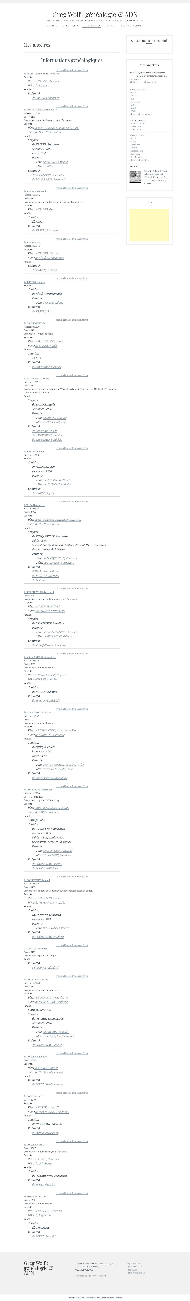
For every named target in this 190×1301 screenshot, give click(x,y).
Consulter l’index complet (144, 82)
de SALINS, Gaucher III (45, 98)
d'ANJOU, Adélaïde (46, 679)
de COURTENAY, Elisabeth (48, 936)
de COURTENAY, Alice (45, 868)
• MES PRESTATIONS (136, 1273)
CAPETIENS (136, 129)
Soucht (134, 148)
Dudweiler (135, 154)
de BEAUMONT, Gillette (57, 636)
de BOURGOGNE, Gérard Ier (49, 175)
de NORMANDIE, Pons (45, 575)
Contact (102, 1276)
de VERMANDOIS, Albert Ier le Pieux (56, 730)
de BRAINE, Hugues (54, 417)
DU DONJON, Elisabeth (57, 855)
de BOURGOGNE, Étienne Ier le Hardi (56, 127)
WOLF (133, 92)
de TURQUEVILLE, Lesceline (49, 645)
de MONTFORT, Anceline (58, 562)
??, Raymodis (43, 1215)
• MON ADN (132, 1270)
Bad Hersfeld (136, 157)
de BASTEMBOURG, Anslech (60, 632)
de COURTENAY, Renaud (57, 850)
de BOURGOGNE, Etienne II (48, 179)
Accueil (52, 26)
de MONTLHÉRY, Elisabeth (51, 1002)
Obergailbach (137, 151)
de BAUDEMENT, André (48, 341)
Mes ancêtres (91, 26)
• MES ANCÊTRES (134, 1267)
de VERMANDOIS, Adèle (57, 769)
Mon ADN (110, 26)
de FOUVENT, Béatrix (48, 132)
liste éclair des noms (140, 114)
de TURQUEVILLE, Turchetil (60, 558)
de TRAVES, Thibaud (55, 162)
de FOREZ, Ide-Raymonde (59, 1036)
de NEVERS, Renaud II (56, 1031)
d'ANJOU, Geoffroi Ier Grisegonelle (63, 764)
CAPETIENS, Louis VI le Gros (51, 807)
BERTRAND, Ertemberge (50, 610)
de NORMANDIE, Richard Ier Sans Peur (57, 519)
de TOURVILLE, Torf (46, 606)
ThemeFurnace (116, 1298)
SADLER (134, 96)
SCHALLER (135, 102)
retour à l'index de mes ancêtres (72, 70)
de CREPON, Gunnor (47, 524)
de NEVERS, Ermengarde (50, 902)
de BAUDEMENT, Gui (44, 430)
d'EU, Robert (39, 580)
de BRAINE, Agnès (46, 345)
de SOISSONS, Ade (54, 422)
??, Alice (48, 166)
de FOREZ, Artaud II (46, 1107)
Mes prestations (132, 26)
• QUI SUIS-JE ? (133, 1264)
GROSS (134, 105)
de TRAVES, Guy (44, 209)
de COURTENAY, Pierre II (47, 863)
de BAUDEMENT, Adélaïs (47, 439)
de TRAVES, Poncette (44, 230)
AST (132, 99)
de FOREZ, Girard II (46, 1067)
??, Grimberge (43, 1163)
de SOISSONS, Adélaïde (57, 484)
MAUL (133, 108)
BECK (133, 111)
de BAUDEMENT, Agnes (46, 366)
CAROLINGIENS (138, 126)
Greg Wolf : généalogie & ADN (95, 14)
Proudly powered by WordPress (80, 1298)
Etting (133, 142)
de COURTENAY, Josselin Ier (51, 997)
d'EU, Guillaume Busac (56, 480)
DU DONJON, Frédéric (56, 928)
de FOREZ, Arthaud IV (45, 1132)
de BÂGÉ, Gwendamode (49, 257)
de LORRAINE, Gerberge (49, 734)
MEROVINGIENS (138, 123)
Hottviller (135, 145)
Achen (133, 138)
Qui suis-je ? (69, 26)
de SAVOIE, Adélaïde (47, 812)
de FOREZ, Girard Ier (46, 1159)
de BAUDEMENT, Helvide (47, 435)
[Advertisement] (149, 225)
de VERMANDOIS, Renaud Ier (49, 777)
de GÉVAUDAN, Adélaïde (49, 1072)
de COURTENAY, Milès (47, 898)
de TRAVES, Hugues (46, 253)
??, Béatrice (42, 85)
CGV (95, 1276)
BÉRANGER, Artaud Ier (48, 1211)
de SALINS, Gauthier (46, 81)
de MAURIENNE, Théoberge (52, 1111)
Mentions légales (83, 1276)
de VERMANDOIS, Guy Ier (49, 675)
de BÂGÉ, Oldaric (53, 302)
